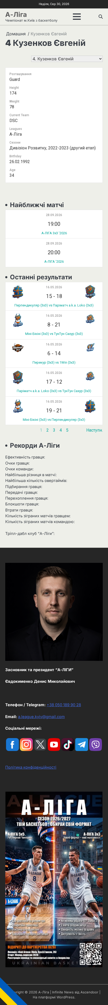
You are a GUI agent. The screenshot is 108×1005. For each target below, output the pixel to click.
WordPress (65, 997)
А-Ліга (16, 14)
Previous (13, 430)
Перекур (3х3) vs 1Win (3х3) (54, 362)
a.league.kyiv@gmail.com (41, 716)
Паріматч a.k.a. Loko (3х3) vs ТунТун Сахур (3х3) (54, 391)
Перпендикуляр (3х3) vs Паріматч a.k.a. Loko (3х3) (54, 305)
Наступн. (94, 430)
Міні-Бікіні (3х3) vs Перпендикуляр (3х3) (54, 420)
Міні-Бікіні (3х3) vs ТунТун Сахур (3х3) (54, 334)
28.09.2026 (54, 215)
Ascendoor (89, 992)
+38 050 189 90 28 (64, 704)
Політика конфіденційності (30, 767)
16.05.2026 (54, 287)
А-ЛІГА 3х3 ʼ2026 (54, 233)
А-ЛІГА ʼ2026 (54, 262)
